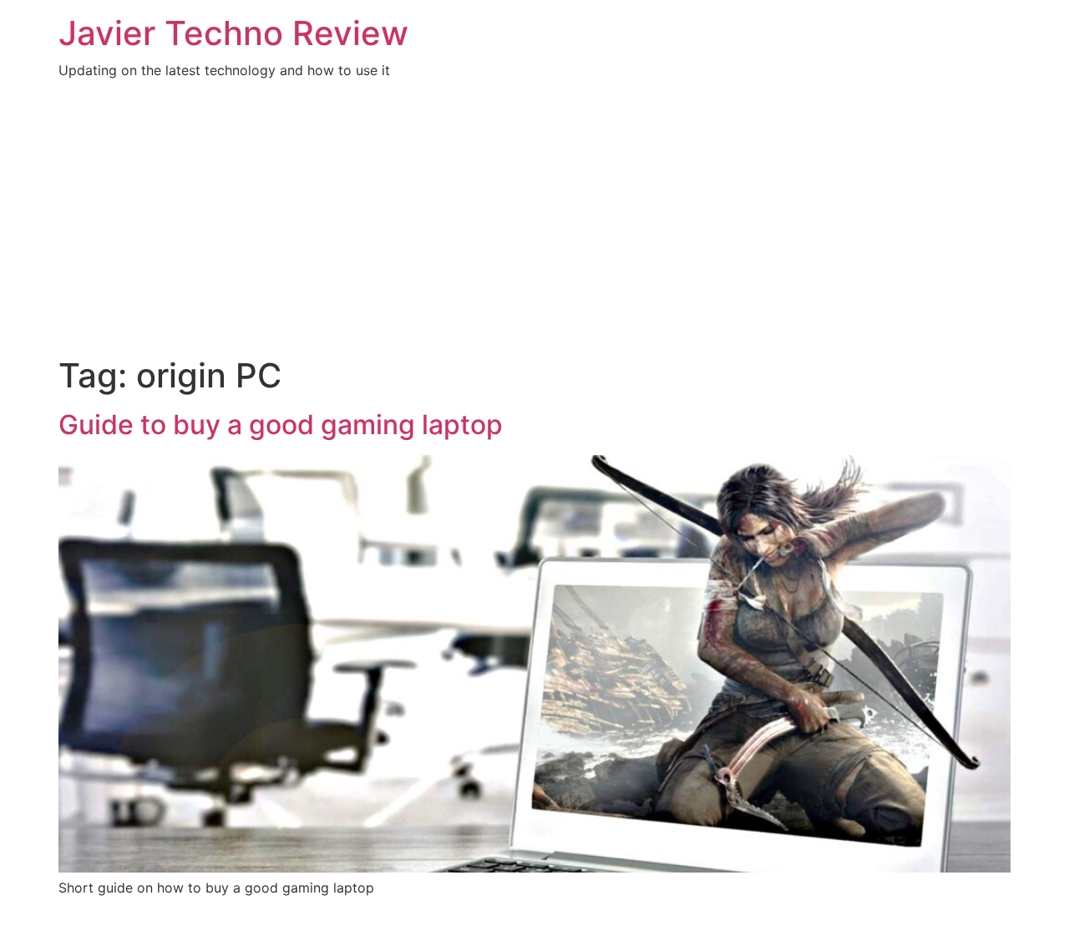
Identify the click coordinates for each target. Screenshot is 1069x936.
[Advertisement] (534, 230)
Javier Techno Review (233, 33)
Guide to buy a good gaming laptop (280, 424)
